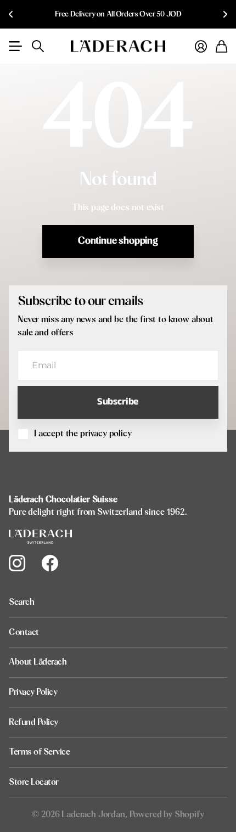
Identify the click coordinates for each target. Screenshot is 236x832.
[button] (11, 14)
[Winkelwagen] (221, 46)
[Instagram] (17, 563)
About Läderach (37, 661)
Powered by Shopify (167, 814)
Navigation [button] (15, 46)
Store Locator (34, 782)
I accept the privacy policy (83, 433)
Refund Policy (33, 722)
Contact (24, 632)
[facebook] (50, 563)
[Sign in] (201, 46)
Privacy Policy (33, 692)
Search (21, 602)
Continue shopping (118, 241)
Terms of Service (39, 751)
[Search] (38, 46)
